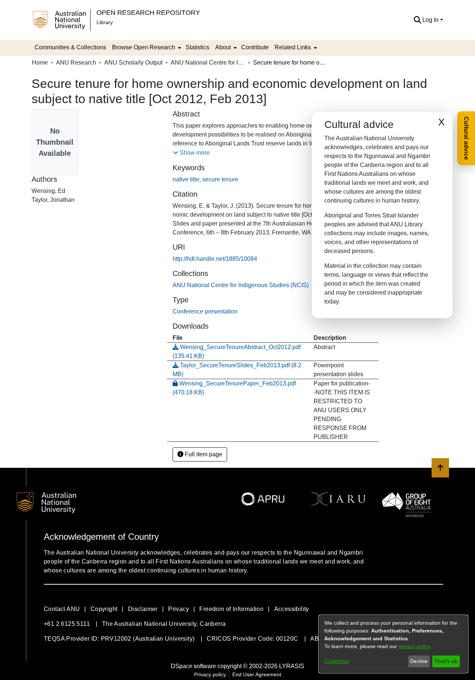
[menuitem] (146, 47)
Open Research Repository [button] (148, 12)
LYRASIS (291, 666)
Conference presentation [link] (205, 311)
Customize (336, 661)
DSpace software (193, 666)
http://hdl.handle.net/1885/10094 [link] (215, 259)
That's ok (446, 661)
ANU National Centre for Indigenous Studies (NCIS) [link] (208, 62)
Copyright (104, 609)
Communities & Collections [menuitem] (70, 47)
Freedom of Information (231, 609)
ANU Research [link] (76, 62)
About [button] (223, 47)
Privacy (178, 609)
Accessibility (291, 609)
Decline (419, 661)
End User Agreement (256, 674)
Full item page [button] (202, 454)
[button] (417, 20)
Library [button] (104, 22)
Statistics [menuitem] (197, 47)
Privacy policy (210, 674)
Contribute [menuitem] (255, 47)
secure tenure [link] (220, 179)
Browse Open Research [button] (143, 47)
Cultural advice (466, 138)
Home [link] (40, 62)
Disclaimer (143, 609)
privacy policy (414, 646)
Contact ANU (62, 609)
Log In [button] (431, 20)
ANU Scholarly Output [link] (133, 62)
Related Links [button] (293, 47)
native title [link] (186, 179)
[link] (241, 285)
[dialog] (393, 644)
